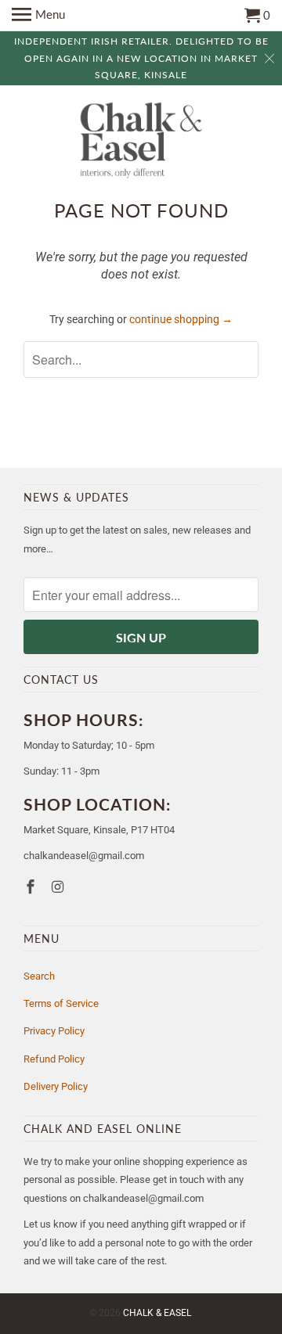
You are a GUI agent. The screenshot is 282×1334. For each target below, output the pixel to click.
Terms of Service (61, 1003)
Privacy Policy (54, 1031)
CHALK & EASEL (157, 1312)
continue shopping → (181, 319)
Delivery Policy (56, 1086)
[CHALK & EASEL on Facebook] (32, 887)
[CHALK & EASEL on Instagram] (59, 887)
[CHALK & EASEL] (141, 141)
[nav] (38, 15)
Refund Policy (54, 1059)
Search (39, 976)
